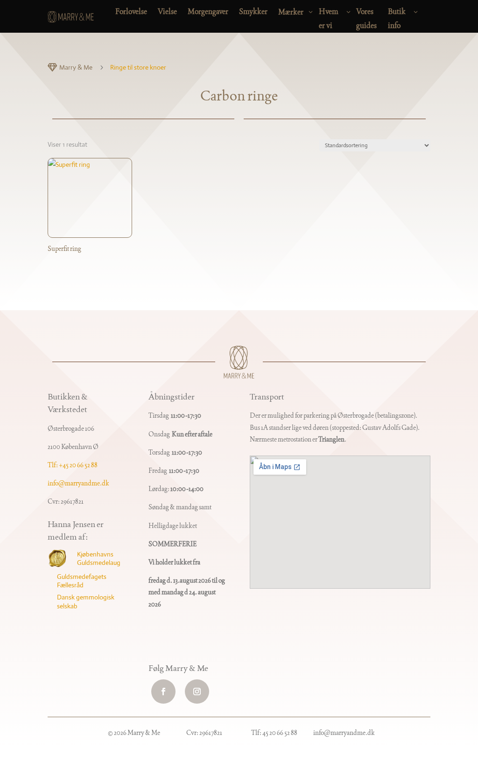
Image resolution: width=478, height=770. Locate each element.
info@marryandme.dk (78, 483)
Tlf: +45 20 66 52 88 (73, 465)
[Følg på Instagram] (197, 691)
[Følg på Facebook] (163, 691)
